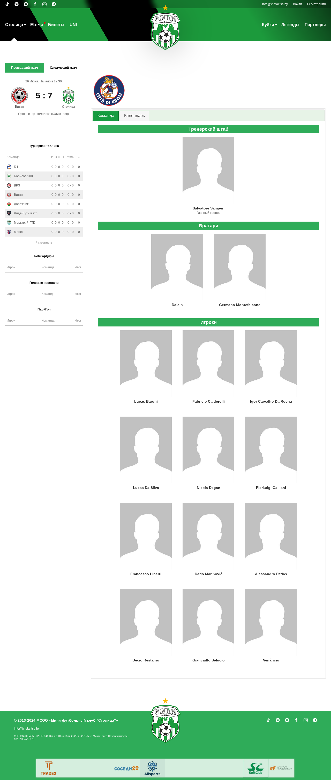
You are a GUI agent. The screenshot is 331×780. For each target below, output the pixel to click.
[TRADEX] (49, 768)
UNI (73, 24)
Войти (297, 4)
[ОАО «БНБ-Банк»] (281, 768)
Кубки (268, 24)
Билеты (56, 24)
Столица (14, 24)
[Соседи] (126, 768)
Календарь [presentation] (134, 115)
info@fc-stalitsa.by (275, 4)
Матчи (36, 24)
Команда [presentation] (105, 115)
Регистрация (316, 4)
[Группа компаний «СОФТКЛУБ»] (255, 768)
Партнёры (315, 24)
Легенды (290, 24)
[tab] (106, 116)
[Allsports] (152, 768)
